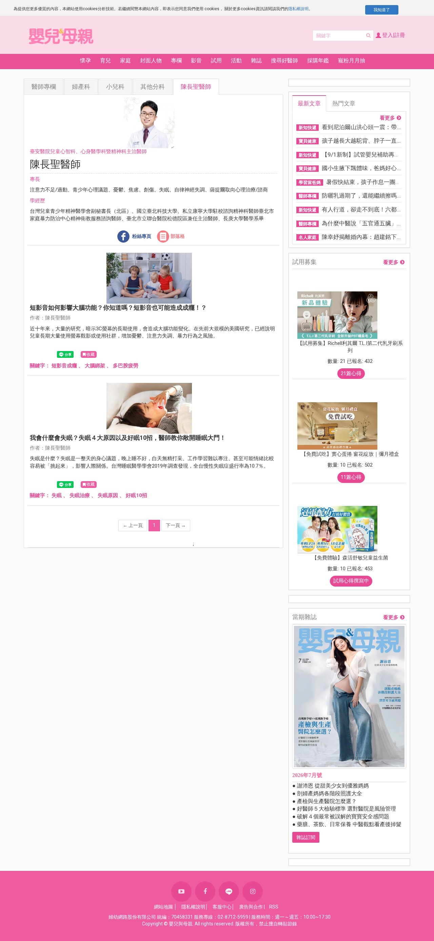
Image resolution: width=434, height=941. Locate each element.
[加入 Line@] (229, 891)
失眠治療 (80, 495)
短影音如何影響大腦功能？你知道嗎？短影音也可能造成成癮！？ (118, 307)
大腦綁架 (95, 366)
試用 (216, 60)
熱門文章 (343, 103)
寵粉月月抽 (351, 60)
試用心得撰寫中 (351, 581)
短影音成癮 (64, 366)
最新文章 (309, 103)
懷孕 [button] (85, 60)
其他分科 (152, 86)
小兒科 (115, 86)
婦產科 (81, 86)
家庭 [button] (125, 60)
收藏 (90, 354)
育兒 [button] (105, 60)
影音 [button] (196, 60)
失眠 (57, 495)
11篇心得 (351, 477)
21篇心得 (351, 373)
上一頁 (133, 525)
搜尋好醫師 (284, 60)
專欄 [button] (176, 60)
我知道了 (382, 9)
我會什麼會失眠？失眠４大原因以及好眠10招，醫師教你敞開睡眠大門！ (128, 437)
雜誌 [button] (256, 60)
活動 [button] (236, 60)
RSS (273, 906)
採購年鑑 (318, 60)
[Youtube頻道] (181, 891)
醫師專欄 (44, 86)
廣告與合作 (251, 906)
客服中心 (222, 906)
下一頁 (176, 525)
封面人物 (151, 60)
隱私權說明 (298, 8)
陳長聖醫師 (196, 86)
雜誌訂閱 (305, 837)
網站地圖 (163, 906)
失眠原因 (108, 495)
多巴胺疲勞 (125, 366)
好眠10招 (136, 495)
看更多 (387, 118)
